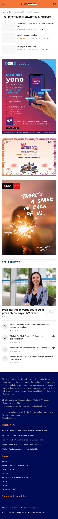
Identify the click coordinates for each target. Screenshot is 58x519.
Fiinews (22, 29)
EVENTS (5, 473)
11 (49, 38)
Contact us (35, 508)
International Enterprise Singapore (26, 12)
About (4, 508)
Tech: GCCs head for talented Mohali (18, 435)
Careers (24, 508)
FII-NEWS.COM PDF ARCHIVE (15, 477)
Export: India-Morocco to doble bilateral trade (21, 444)
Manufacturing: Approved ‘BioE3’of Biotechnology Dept (32, 347)
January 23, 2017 (33, 49)
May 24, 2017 (32, 29)
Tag (10, 12)
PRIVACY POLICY (9, 489)
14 (44, 29)
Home (4, 12)
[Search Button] (54, 4)
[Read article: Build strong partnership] (9, 38)
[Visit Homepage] (29, 4)
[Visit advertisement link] (29, 217)
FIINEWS (11, 513)
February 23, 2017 (34, 38)
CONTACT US (8, 470)
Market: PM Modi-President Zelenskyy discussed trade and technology (32, 337)
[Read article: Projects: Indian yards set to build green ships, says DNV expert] (29, 287)
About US (6, 462)
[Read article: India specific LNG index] (9, 49)
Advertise (14, 508)
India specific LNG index (27, 46)
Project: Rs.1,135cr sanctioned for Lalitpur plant (22, 440)
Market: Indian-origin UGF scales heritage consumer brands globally (31, 358)
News (4, 485)
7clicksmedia (40, 513)
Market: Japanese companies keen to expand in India (25, 431)
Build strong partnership (27, 34)
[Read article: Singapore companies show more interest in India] (9, 26)
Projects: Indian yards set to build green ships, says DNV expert (23, 311)
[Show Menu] (3, 4)
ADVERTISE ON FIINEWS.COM (15, 466)
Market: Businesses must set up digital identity (21, 449)
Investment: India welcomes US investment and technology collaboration (29, 326)
